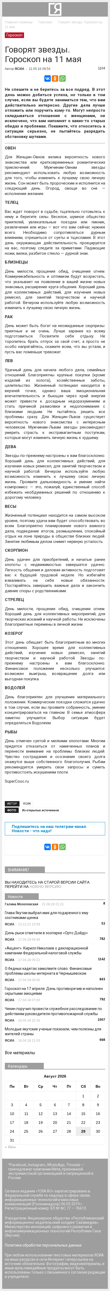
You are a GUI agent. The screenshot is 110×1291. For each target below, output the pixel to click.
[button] (100, 9)
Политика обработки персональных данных (43, 1245)
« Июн (10, 1147)
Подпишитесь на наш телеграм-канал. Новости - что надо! (49, 828)
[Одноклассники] (55, 78)
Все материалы (20, 1052)
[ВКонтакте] (47, 78)
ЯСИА (19, 69)
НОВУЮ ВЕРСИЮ (45, 886)
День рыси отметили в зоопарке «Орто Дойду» (46, 933)
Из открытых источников (40, 810)
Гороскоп (14, 35)
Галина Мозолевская (21, 904)
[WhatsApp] (62, 78)
